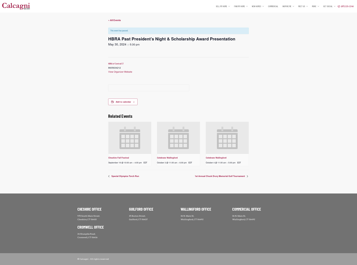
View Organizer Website (120, 71)
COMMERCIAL (273, 6)
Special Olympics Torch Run (125, 176)
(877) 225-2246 (347, 6)
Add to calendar (123, 101)
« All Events (114, 20)
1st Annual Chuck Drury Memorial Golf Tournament (220, 176)
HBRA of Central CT (116, 63)
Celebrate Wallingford (167, 157)
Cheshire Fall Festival (118, 157)
